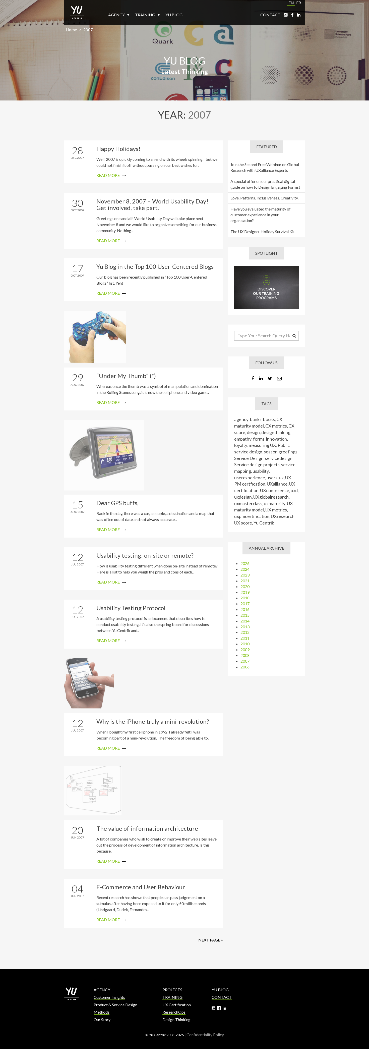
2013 (245, 626)
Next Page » (210, 939)
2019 (245, 592)
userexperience (249, 477)
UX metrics (276, 509)
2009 (245, 649)
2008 (245, 655)
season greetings (280, 451)
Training (145, 14)
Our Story (102, 1019)
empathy (243, 439)
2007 (88, 29)
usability (261, 471)
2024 (245, 569)
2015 (245, 615)
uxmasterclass (248, 503)
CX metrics (276, 426)
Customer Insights (109, 997)
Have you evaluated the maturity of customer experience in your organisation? (260, 214)
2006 (245, 666)
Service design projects (257, 464)
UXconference (274, 490)
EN (291, 2)
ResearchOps (174, 1012)
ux (281, 477)
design (253, 432)
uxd (294, 490)
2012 (245, 632)
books (269, 419)
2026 (245, 563)
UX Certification (176, 1004)
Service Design (249, 458)
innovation (276, 439)
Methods (101, 1012)
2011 (245, 638)
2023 (245, 574)
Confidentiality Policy (205, 1034)
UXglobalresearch (271, 497)
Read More (143, 161)
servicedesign (278, 458)
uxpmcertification (251, 516)
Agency (117, 14)
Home (71, 29)
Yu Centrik (264, 523)
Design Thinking (176, 1019)
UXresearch (282, 516)
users (272, 477)
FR (298, 2)
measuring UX (262, 445)
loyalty (240, 445)
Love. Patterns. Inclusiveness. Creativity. (264, 197)
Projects (172, 989)
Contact (270, 14)
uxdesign (243, 497)
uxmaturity (274, 503)
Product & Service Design (115, 1004)
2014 (245, 620)
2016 (245, 609)
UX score (243, 523)
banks (256, 419)
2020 (245, 586)
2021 (245, 580)
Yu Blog (173, 14)
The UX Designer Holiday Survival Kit (262, 231)
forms (259, 439)
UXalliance (277, 484)
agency (241, 419)
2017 (245, 603)
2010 (245, 643)
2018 (245, 597)
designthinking (275, 432)
